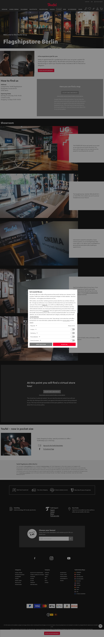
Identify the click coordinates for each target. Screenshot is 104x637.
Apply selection (41, 344)
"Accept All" (46, 310)
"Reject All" (45, 304)
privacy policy (66, 320)
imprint (31, 322)
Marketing (33, 333)
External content (34, 340)
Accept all (64, 344)
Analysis (32, 329)
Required (32, 325)
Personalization (34, 336)
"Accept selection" (34, 316)
